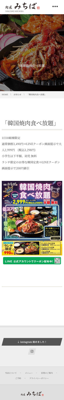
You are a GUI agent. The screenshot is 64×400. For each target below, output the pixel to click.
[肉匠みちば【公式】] (22, 5)
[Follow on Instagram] (32, 351)
